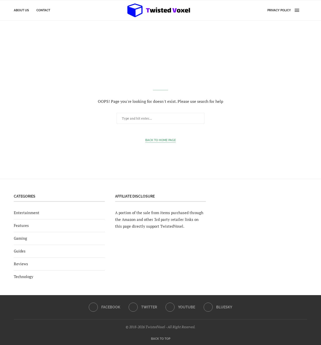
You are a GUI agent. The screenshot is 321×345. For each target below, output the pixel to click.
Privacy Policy (279, 10)
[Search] (304, 10)
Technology (23, 276)
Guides (20, 250)
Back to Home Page (160, 140)
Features (21, 225)
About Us (21, 10)
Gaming (20, 238)
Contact (43, 10)
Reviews (21, 263)
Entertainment (26, 212)
